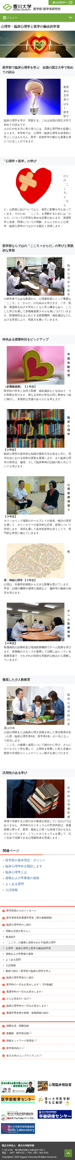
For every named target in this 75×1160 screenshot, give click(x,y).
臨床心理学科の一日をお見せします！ (27, 1005)
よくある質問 (14, 884)
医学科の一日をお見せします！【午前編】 (30, 984)
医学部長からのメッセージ (21, 910)
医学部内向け (13, 1048)
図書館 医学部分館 (17, 1033)
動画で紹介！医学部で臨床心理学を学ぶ (28, 971)
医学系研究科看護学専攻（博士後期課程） (30, 917)
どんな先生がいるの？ (18, 998)
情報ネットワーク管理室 (20, 1040)
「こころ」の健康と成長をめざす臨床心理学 (31, 942)
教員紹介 (11, 937)
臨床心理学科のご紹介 (18, 924)
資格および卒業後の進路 (22, 878)
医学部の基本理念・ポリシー (25, 860)
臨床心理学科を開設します (23, 866)
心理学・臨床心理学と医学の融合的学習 (28, 948)
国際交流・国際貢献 (17, 1026)
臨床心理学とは (16, 872)
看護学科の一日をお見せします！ (25, 991)
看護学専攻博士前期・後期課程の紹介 (27, 1013)
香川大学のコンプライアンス (22, 1055)
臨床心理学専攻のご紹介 (20, 977)
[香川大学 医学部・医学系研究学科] (32, 7)
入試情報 (11, 890)
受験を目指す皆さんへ (18, 931)
